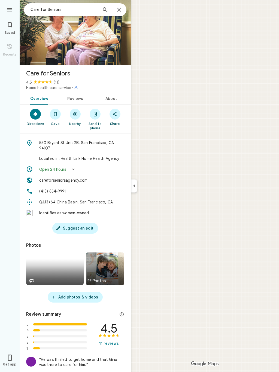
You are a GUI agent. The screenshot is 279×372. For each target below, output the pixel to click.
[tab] (38, 98)
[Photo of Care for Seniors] (75, 32)
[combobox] (64, 9)
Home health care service (48, 87)
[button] (75, 169)
